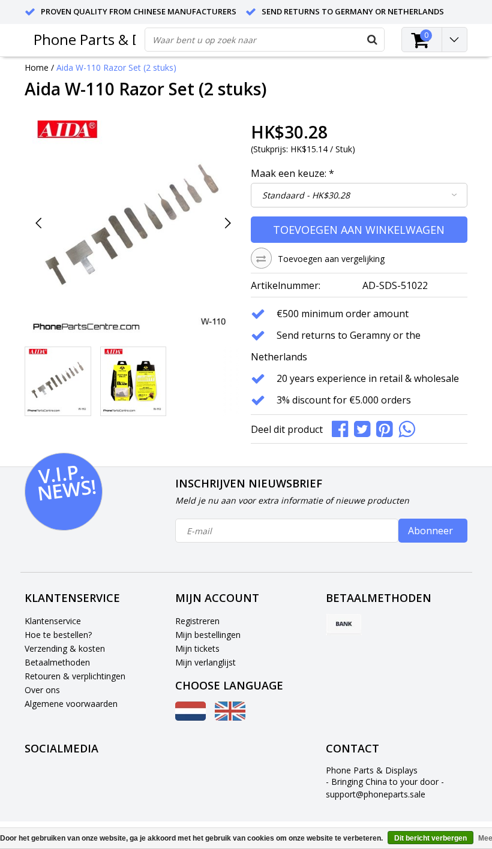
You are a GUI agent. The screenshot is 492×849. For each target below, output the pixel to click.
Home (37, 67)
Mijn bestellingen (208, 634)
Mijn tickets (197, 648)
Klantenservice (53, 621)
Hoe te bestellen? (58, 634)
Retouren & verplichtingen (75, 676)
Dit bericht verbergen (430, 838)
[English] (230, 717)
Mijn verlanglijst (205, 662)
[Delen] (343, 427)
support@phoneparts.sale (375, 794)
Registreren (197, 621)
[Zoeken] (372, 39)
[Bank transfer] (344, 625)
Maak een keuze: (292, 173)
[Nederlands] (190, 717)
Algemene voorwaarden (71, 703)
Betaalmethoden (57, 662)
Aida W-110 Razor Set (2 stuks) (116, 67)
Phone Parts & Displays (110, 39)
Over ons (42, 690)
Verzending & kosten (65, 648)
